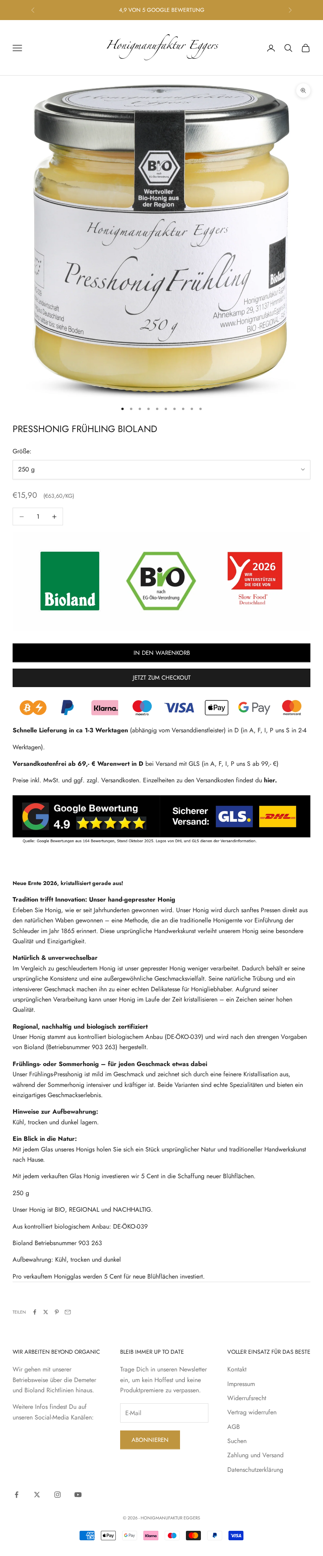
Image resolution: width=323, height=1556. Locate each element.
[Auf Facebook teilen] (35, 1312)
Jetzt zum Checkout (162, 677)
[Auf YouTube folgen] (78, 1495)
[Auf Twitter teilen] (46, 1312)
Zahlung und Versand (255, 1455)
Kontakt (237, 1369)
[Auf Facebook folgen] (16, 1495)
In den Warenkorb (162, 653)
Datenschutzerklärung (255, 1469)
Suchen (237, 1440)
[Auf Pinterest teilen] (57, 1312)
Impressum (241, 1383)
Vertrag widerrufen (252, 1412)
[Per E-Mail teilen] (68, 1312)
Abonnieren (150, 1440)
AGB (233, 1426)
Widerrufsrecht (246, 1398)
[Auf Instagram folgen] (57, 1495)
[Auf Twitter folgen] (37, 1495)
